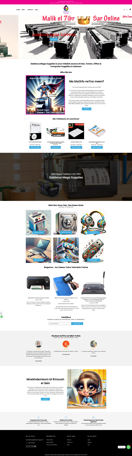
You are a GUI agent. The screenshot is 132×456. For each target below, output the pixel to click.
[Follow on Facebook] (27, 446)
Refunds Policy (49, 442)
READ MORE (86, 109)
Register (90, 442)
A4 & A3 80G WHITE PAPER (35, 142)
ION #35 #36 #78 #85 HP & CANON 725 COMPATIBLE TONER (55, 142)
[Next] (62, 95)
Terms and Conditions (51, 444)
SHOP (23, 10)
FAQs (36, 10)
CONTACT (30, 10)
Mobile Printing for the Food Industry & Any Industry (66, 298)
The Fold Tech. (83, 454)
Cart (89, 444)
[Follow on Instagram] (32, 446)
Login (89, 440)
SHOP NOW (35, 39)
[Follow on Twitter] (29, 446)
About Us (69, 440)
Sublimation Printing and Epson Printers (38, 298)
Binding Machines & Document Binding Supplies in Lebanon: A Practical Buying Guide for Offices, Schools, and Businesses (93, 299)
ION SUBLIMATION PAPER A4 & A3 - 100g (97, 142)
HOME (18, 10)
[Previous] (28, 95)
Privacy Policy (49, 440)
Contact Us (69, 442)
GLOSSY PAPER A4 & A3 (76, 142)
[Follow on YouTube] (35, 446)
